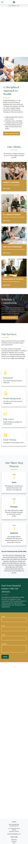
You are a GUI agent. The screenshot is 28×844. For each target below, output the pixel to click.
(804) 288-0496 (15, 824)
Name (3, 616)
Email (3, 625)
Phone (3, 635)
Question (4, 644)
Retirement (14, 839)
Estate (14, 843)
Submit (5, 657)
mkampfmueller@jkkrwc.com (14, 834)
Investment (14, 841)
